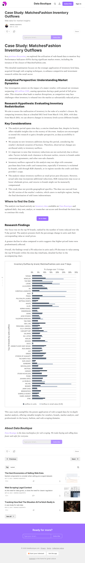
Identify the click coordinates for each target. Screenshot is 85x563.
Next (74, 459)
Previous (12, 459)
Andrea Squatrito (16, 24)
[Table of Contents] (2, 281)
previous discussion (17, 56)
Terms (49, 548)
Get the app (53, 553)
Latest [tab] (12, 467)
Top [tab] (7, 467)
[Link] (2, 48)
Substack (32, 559)
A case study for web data (14, 505)
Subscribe (68, 4)
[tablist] (10, 467)
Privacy (43, 548)
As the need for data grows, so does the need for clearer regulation (29, 490)
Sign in (78, 4)
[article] (42, 477)
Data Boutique (65, 206)
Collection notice (58, 548)
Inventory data (41, 206)
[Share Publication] (59, 4)
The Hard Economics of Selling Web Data (24, 473)
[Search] (55, 4)
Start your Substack (37, 553)
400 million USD (21, 91)
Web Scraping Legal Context (18, 487)
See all (9, 516)
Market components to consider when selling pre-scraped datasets (28, 476)
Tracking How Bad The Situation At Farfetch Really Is (30, 502)
